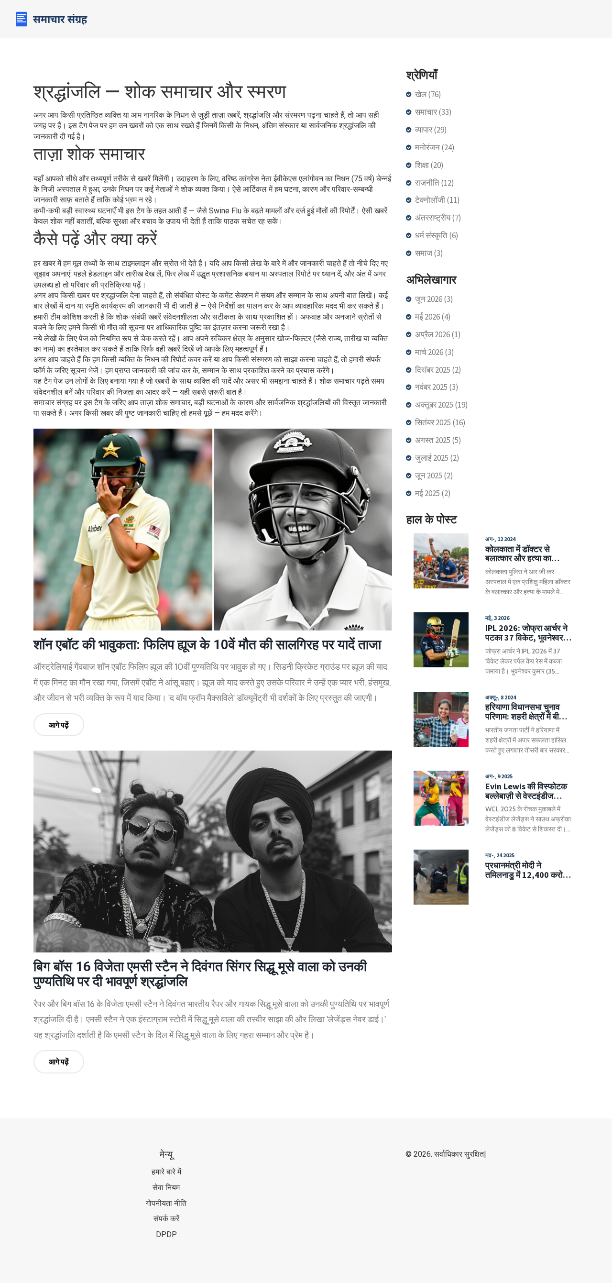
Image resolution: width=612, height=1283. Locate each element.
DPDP (166, 1234)
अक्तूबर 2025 (441, 404)
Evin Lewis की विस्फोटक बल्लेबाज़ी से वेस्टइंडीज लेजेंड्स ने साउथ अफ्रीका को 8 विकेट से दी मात (526, 791)
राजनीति (434, 182)
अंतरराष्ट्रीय (438, 217)
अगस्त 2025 (438, 440)
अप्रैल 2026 (438, 334)
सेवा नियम (166, 1187)
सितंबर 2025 (440, 422)
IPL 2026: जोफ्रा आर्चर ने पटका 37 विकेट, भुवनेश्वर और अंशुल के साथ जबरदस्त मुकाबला (527, 632)
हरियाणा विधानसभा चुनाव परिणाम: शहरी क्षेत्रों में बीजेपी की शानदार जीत (528, 711)
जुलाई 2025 (437, 458)
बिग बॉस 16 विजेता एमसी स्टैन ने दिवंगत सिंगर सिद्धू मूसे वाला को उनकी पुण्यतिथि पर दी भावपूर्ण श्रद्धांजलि (200, 974)
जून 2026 (434, 299)
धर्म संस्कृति (437, 235)
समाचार (433, 112)
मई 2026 (433, 316)
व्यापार (431, 129)
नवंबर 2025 (437, 387)
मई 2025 (433, 493)
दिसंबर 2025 (438, 370)
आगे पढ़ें (59, 725)
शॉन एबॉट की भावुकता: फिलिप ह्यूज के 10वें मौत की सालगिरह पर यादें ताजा (207, 645)
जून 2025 (434, 475)
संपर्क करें (166, 1218)
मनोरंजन (435, 147)
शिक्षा (429, 165)
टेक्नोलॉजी (437, 200)
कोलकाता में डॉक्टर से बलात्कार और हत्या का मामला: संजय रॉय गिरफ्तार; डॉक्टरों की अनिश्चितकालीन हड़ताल (526, 554)
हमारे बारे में (166, 1171)
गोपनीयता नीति (166, 1203)
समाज (429, 253)
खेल (428, 94)
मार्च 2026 (434, 352)
